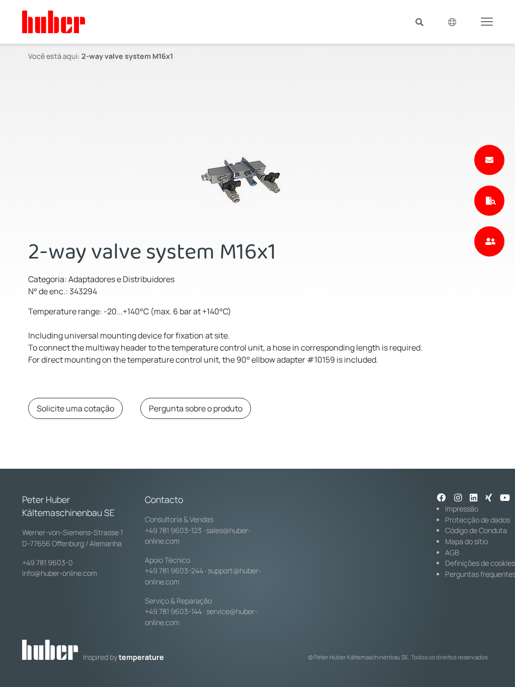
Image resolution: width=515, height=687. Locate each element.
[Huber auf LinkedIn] (473, 498)
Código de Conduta (476, 530)
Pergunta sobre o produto (195, 408)
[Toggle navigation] (487, 21)
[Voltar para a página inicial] (53, 22)
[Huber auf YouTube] (505, 498)
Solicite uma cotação (75, 408)
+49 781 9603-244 (174, 570)
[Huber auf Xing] (488, 498)
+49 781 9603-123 (173, 530)
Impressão (461, 508)
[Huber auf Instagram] (458, 498)
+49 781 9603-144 (173, 611)
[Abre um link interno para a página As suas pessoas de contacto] (489, 241)
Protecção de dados (477, 520)
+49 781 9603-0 (47, 562)
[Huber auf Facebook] (441, 498)
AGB (452, 552)
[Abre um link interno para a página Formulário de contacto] (489, 160)
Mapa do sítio (466, 541)
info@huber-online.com (59, 573)
